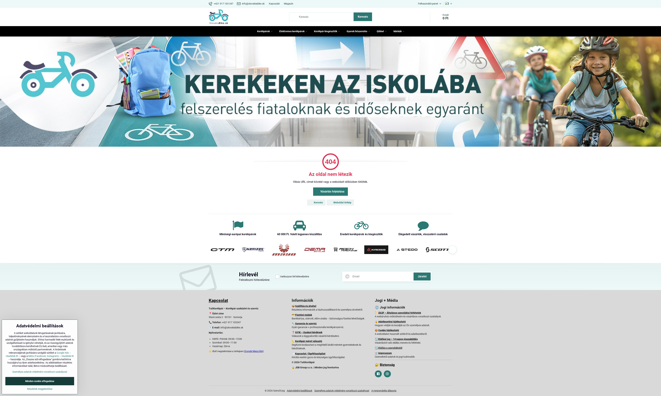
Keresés (363, 16)
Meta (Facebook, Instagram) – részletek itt (51, 356)
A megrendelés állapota (383, 390)
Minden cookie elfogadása (39, 381)
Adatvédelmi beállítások (299, 390)
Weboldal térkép (342, 202)
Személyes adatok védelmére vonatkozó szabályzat (341, 390)
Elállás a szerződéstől (390, 348)
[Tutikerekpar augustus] (330, 92)
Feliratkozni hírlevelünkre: (254, 280)
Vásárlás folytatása (332, 191)
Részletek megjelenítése (39, 389)
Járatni (422, 276)
